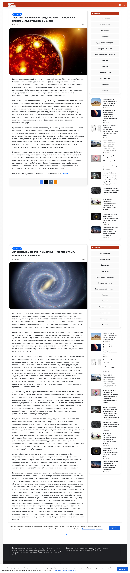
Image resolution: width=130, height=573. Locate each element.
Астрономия (17, 14)
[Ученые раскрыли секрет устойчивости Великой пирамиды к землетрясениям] (96, 102)
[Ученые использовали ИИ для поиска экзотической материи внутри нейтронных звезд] (96, 216)
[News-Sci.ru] (11, 4)
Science (65, 174)
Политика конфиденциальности (65, 570)
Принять (122, 569)
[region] (65, 568)
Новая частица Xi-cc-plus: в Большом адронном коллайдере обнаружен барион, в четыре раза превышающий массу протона (110, 162)
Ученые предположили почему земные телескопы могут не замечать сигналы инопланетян (110, 231)
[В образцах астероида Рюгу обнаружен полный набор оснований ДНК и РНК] (96, 190)
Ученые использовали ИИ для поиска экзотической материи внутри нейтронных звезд (110, 218)
